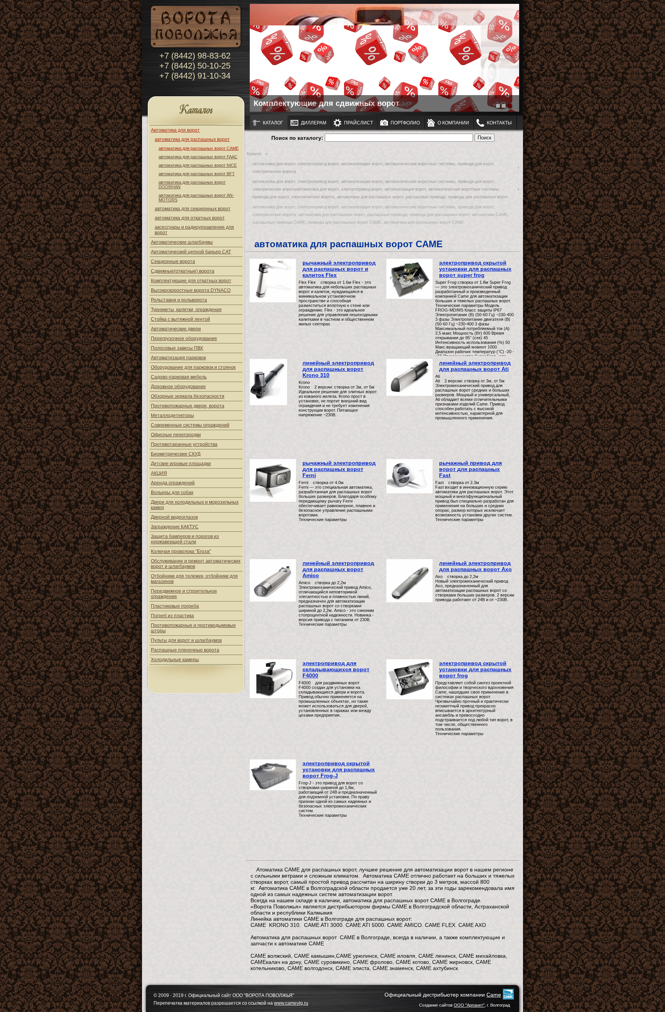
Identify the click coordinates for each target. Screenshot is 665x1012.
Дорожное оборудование (178, 386)
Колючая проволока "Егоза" (181, 551)
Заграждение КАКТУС (175, 526)
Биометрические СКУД (176, 454)
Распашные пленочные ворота (185, 650)
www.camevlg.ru (291, 1003)
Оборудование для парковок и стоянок (193, 367)
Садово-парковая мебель (179, 377)
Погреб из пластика (172, 615)
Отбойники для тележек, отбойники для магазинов (194, 578)
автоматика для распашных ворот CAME (199, 148)
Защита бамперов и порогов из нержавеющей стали (185, 539)
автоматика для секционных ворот (193, 208)
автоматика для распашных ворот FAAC (198, 156)
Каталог (196, 110)
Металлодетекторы (172, 415)
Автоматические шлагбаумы (182, 242)
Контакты (499, 123)
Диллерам (313, 123)
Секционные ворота (173, 261)
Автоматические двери (176, 329)
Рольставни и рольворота (179, 300)
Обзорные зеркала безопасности (187, 396)
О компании (453, 123)
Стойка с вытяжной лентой (180, 319)
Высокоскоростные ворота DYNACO (191, 290)
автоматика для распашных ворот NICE (198, 165)
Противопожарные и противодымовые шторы (193, 628)
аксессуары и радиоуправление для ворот (194, 230)
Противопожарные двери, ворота (187, 406)
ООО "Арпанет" (469, 1005)
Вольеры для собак (172, 492)
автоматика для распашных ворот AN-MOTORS (196, 197)
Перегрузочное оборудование (184, 338)
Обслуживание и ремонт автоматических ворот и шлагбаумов (196, 563)
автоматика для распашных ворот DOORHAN (192, 184)
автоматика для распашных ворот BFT (197, 173)
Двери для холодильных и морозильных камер (195, 504)
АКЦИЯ (159, 473)
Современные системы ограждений (190, 425)
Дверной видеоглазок (174, 517)
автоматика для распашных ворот (192, 139)
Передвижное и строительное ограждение (184, 593)
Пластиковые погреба (175, 606)
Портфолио (405, 123)
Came (493, 995)
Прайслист (358, 123)
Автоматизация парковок (178, 357)
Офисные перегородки (176, 434)
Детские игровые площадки (181, 463)
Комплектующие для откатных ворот (191, 280)
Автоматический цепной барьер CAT (191, 252)
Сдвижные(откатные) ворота (182, 271)
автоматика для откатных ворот (190, 218)
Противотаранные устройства (184, 444)
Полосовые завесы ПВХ (177, 348)
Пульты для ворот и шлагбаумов (186, 640)
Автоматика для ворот (175, 130)
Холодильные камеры (175, 659)
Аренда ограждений (173, 483)
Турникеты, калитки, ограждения (186, 309)
